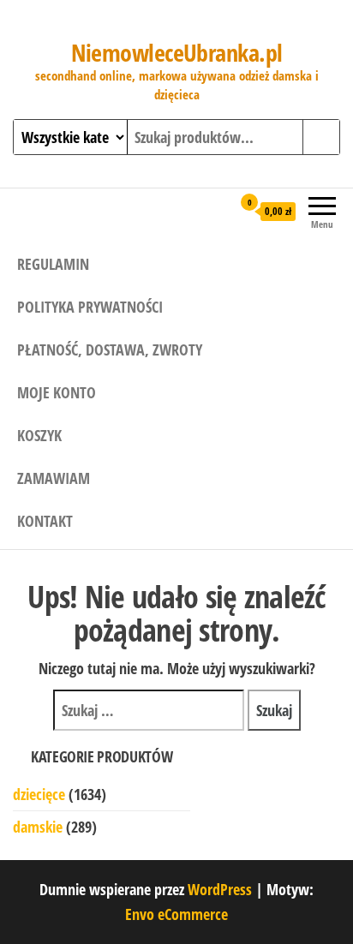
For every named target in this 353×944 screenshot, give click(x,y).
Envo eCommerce (176, 914)
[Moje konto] (218, 211)
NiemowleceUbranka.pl (177, 52)
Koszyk (39, 435)
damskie (38, 826)
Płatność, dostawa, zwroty (109, 349)
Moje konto (56, 392)
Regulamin (53, 264)
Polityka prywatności (90, 306)
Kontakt (45, 521)
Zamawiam (53, 478)
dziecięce (39, 794)
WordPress (220, 889)
